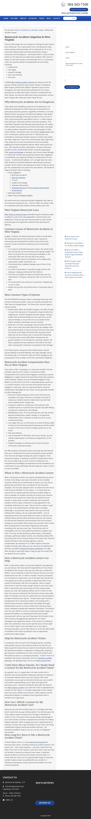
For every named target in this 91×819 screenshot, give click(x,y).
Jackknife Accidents (72, 199)
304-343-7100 (77, 4)
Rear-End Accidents (72, 124)
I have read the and (74, 80)
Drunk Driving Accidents (74, 148)
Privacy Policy (70, 81)
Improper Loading (72, 194)
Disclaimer (78, 79)
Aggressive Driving (72, 133)
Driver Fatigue (71, 203)
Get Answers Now (72, 87)
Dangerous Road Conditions (75, 115)
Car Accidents (70, 111)
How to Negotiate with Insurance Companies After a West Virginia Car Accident (74, 275)
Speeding (69, 119)
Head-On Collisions (72, 128)
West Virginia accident (16, 687)
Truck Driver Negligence (74, 208)
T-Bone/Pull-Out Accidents (75, 157)
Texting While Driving (73, 152)
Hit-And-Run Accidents (73, 161)
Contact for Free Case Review (79, 9)
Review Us (44, 803)
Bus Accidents (70, 172)
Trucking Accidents (72, 183)
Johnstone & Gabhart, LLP (18, 8)
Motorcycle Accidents (73, 144)
